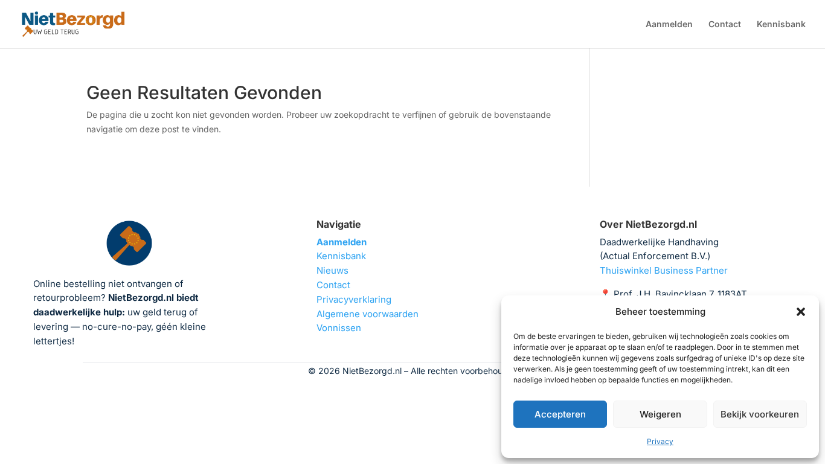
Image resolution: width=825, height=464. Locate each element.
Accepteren (560, 414)
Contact (724, 24)
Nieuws (332, 270)
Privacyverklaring (353, 299)
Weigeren (660, 414)
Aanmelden (669, 24)
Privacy (660, 441)
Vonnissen (338, 328)
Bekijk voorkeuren (760, 414)
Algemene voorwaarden (367, 314)
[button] (801, 312)
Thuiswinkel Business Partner (664, 270)
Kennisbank (781, 24)
